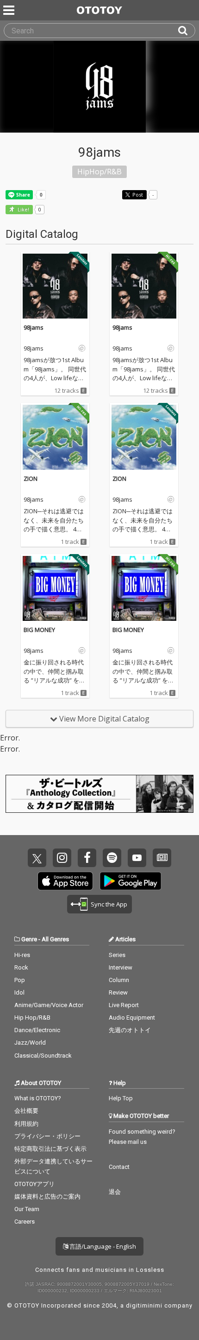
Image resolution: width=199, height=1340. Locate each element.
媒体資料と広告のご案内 (47, 1196)
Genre (29, 939)
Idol (19, 992)
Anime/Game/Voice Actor (48, 1005)
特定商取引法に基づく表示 (50, 1148)
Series (117, 954)
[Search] (186, 31)
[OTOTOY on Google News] (162, 858)
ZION (30, 478)
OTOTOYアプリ (34, 1183)
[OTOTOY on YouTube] (137, 858)
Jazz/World (30, 1042)
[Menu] (9, 10)
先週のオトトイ (130, 1030)
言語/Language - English (102, 1246)
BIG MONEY (39, 629)
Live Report (124, 1005)
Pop (19, 979)
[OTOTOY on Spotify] (112, 858)
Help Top (121, 1098)
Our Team (26, 1209)
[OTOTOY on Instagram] (62, 858)
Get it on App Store (65, 881)
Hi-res (22, 954)
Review (118, 992)
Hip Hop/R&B (32, 1017)
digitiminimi (144, 1305)
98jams (34, 327)
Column (119, 979)
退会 (115, 1191)
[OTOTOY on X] (37, 858)
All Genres (55, 939)
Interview (120, 967)
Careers (24, 1221)
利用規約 (26, 1123)
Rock (21, 967)
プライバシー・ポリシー (47, 1136)
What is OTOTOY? (37, 1098)
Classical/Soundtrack (43, 1055)
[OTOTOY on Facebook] (87, 858)
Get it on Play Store (131, 881)
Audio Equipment (132, 1017)
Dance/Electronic (37, 1030)
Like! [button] (22, 210)
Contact (119, 1166)
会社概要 (26, 1110)
